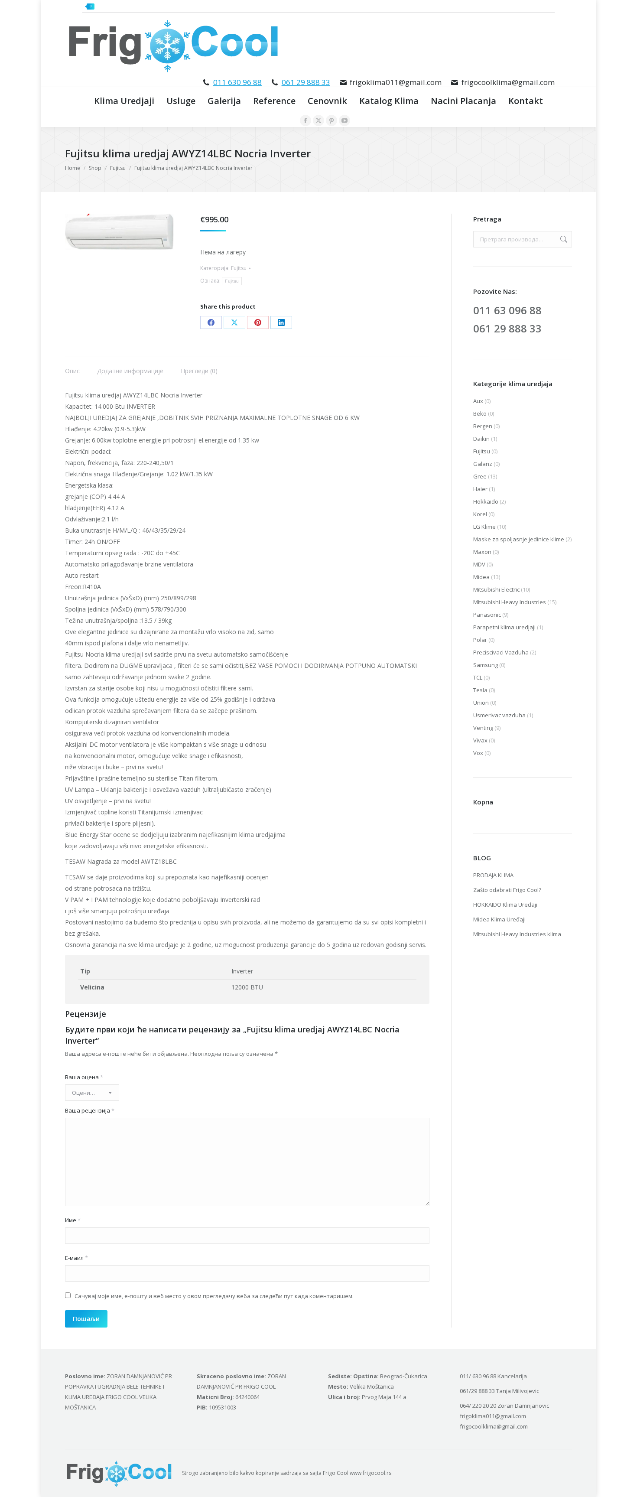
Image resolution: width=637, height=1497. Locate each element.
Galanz (482, 464)
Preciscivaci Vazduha (501, 652)
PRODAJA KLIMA (493, 875)
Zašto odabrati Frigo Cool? (507, 890)
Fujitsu (239, 268)
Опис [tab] (72, 371)
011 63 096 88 (507, 310)
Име (73, 1220)
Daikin (481, 439)
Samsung (485, 665)
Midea (481, 577)
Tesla (480, 690)
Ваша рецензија (89, 1110)
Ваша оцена (84, 1077)
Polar (480, 640)
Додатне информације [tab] (130, 371)
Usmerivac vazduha (499, 715)
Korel (480, 514)
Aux (478, 401)
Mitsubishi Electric (496, 589)
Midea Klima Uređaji (499, 919)
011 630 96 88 (237, 82)
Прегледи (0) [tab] (199, 371)
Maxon (482, 552)
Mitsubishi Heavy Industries (509, 602)
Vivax (480, 740)
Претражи (563, 239)
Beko (480, 413)
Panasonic (487, 614)
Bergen (482, 426)
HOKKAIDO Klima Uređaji (505, 904)
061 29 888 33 (306, 82)
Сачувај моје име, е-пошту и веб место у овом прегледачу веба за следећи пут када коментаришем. (214, 1296)
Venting (483, 728)
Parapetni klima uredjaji (504, 627)
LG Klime (484, 526)
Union (481, 702)
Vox (478, 753)
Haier (480, 489)
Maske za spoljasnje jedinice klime (518, 539)
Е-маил (76, 1258)
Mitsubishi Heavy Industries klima (517, 934)
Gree (480, 476)
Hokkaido (485, 501)
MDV (479, 564)
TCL (477, 677)
